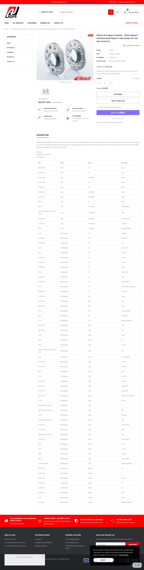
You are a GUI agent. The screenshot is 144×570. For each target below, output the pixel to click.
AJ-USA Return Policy (72, 542)
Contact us (58, 23)
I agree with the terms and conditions (110, 107)
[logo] (14, 12)
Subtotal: (99, 88)
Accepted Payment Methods (43, 542)
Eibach (111, 50)
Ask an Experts (57, 102)
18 (100, 122)
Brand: (99, 50)
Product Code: (101, 61)
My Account (112, 2)
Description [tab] (43, 135)
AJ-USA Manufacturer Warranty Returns (74, 547)
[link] (118, 12)
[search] (111, 12)
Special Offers (132, 23)
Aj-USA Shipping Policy (72, 539)
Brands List (45, 23)
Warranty (39, 152)
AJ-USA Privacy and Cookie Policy (15, 542)
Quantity (99, 78)
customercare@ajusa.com (59, 2)
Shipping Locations (41, 546)
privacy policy (123, 555)
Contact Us (38, 539)
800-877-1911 (47, 12)
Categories (32, 23)
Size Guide (136, 78)
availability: (100, 57)
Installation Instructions (44, 154)
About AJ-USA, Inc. (10, 539)
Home (6, 23)
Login (120, 2)
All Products (18, 23)
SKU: (98, 54)
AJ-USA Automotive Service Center (15, 546)
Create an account (129, 2)
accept (103, 560)
